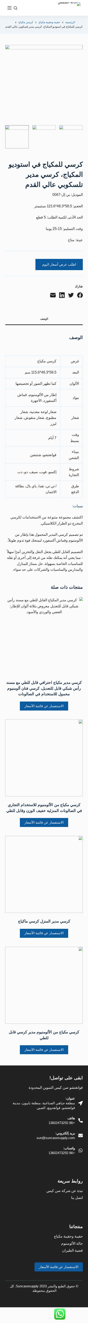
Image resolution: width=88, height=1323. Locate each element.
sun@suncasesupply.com (56, 1138)
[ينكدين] (62, 295)
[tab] (44, 319)
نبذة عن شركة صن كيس (64, 1191)
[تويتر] (71, 295)
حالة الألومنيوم (72, 1243)
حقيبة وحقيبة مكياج (68, 1236)
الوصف (44, 318)
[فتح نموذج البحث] (15, 8)
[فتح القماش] (9, 8)
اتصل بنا (77, 1198)
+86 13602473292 (62, 1123)
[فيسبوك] (80, 295)
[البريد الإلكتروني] (53, 295)
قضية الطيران (72, 1250)
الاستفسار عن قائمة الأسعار (44, 706)
